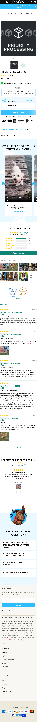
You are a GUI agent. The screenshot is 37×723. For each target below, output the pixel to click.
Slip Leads (5, 656)
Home (7, 13)
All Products (14, 13)
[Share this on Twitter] (7, 135)
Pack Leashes (14, 707)
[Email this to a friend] (17, 135)
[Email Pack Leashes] (10, 610)
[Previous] (14, 58)
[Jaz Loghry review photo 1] (4, 436)
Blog (3, 688)
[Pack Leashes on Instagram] (6, 610)
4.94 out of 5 (24, 232)
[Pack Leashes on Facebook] (3, 610)
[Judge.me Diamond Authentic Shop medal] (13, 291)
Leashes (4, 652)
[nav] (4, 2)
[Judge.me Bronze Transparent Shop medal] (23, 291)
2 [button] (17, 447)
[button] (5, 76)
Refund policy (6, 695)
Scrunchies (5, 667)
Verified (17, 298)
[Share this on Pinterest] (14, 135)
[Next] (23, 58)
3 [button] (20, 447)
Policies (4, 684)
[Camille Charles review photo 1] (4, 350)
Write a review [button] (18, 253)
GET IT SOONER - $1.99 (10, 105)
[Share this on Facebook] (10, 135)
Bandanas (5, 663)
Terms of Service (7, 691)
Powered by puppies (24, 707)
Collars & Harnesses (8, 659)
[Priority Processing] (18, 38)
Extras (4, 670)
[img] (4, 310)
